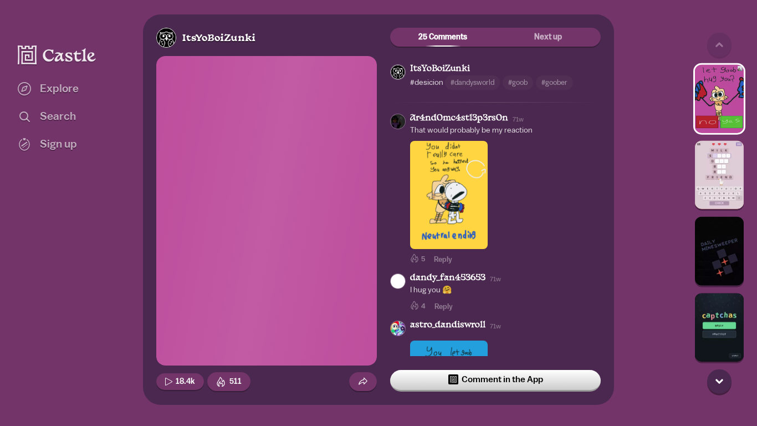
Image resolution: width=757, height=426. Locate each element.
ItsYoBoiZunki (218, 38)
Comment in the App (502, 379)
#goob (518, 82)
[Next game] (719, 381)
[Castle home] (57, 54)
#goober (554, 82)
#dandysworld (472, 82)
